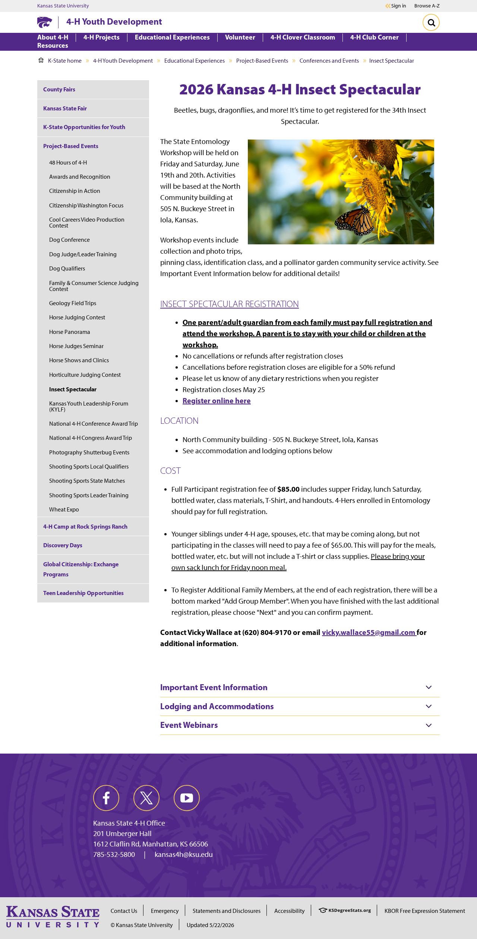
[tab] (300, 687)
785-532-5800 (114, 854)
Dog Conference (69, 239)
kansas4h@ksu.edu (184, 854)
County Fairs (59, 89)
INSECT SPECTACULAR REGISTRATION (229, 303)
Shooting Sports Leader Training (89, 495)
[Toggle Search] (431, 22)
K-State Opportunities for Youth (84, 127)
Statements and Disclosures (226, 910)
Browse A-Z (427, 6)
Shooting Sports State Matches (87, 480)
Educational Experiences (194, 60)
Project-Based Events (262, 60)
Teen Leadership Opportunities (83, 593)
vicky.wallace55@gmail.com (368, 632)
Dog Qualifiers (67, 268)
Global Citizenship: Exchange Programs (81, 569)
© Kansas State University (142, 925)
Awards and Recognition (79, 176)
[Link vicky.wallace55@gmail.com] (416, 632)
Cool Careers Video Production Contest (86, 222)
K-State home (65, 60)
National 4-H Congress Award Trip (90, 437)
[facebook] (106, 798)
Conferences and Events (329, 60)
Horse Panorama (69, 331)
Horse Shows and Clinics (79, 360)
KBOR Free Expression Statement (425, 910)
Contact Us (124, 910)
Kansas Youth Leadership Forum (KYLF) (88, 406)
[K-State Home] (44, 22)
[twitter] (146, 798)
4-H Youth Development (114, 21)
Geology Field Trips (72, 303)
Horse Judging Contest (77, 317)
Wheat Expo (64, 509)
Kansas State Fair (65, 108)
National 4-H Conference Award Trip (93, 423)
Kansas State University (63, 6)
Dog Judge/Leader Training (83, 254)
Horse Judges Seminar (76, 346)
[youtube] (187, 798)
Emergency (165, 910)
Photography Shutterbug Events (89, 452)
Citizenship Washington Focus (86, 205)
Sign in (398, 6)
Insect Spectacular (73, 389)
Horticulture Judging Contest (85, 374)
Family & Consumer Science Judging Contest (94, 285)
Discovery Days (62, 545)
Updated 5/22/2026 (210, 925)
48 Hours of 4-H (68, 162)
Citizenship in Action (74, 190)
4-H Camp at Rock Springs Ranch (85, 526)
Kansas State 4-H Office (129, 823)
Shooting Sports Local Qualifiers (89, 466)
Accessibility (289, 910)
